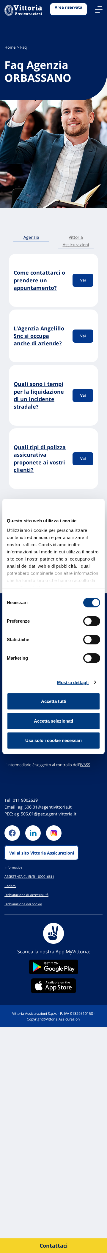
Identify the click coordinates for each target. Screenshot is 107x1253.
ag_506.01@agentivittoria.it (45, 807)
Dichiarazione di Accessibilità (26, 894)
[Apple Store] (53, 985)
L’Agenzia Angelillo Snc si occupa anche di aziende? (39, 336)
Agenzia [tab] (31, 237)
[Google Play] (53, 967)
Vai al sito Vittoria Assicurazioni (41, 852)
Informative (13, 867)
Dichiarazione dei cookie (23, 904)
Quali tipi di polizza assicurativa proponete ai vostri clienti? (40, 458)
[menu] (99, 9)
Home (9, 47)
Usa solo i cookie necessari (53, 740)
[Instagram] (54, 833)
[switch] (91, 621)
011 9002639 (25, 800)
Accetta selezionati (53, 721)
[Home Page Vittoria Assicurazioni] (23, 11)
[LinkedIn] (33, 833)
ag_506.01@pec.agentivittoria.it (45, 814)
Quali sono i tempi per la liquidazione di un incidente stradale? (39, 395)
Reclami (10, 885)
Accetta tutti (53, 701)
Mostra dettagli (73, 682)
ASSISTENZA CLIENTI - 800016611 (29, 876)
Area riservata (68, 7)
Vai (83, 280)
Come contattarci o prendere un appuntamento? (39, 280)
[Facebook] (12, 833)
